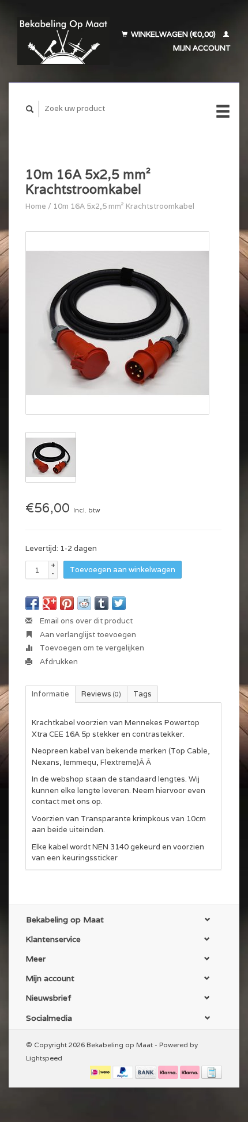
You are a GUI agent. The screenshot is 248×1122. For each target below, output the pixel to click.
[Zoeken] (30, 109)
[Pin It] (67, 603)
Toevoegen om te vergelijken (91, 648)
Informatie (50, 694)
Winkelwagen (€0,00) (173, 34)
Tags (142, 694)
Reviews (101, 694)
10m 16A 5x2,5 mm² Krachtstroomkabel (123, 206)
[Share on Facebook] (32, 603)
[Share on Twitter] (119, 603)
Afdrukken (58, 662)
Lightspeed (44, 1058)
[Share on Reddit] (84, 603)
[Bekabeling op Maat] (63, 41)
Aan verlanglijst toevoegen (87, 634)
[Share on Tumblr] (101, 603)
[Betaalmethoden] (101, 1071)
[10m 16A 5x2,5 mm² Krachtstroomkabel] (117, 323)
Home (35, 206)
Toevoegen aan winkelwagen (122, 570)
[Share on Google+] (50, 603)
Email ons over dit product (85, 621)
